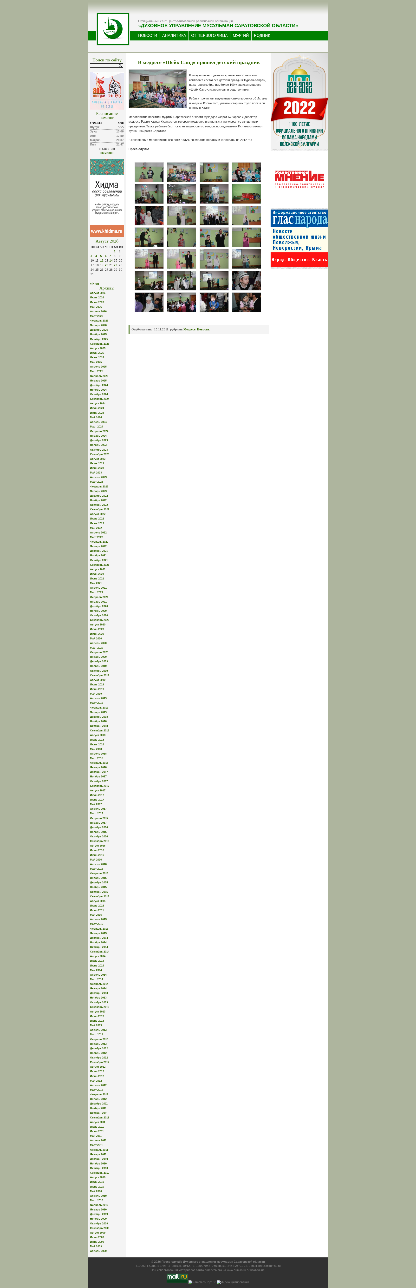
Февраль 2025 (99, 376)
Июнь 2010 (97, 1186)
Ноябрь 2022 (98, 500)
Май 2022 (96, 527)
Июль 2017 (97, 795)
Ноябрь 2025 (98, 334)
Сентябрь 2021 (99, 564)
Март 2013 (96, 1034)
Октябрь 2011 (99, 1112)
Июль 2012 (97, 1071)
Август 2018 (97, 735)
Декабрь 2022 (99, 495)
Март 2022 (96, 537)
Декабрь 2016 (99, 827)
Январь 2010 (98, 1209)
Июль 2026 (97, 297)
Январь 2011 (98, 1154)
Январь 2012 (98, 1098)
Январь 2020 (98, 656)
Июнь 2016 (97, 855)
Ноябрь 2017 (98, 776)
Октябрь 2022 (99, 504)
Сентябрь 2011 (99, 1117)
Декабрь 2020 (99, 606)
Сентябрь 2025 (99, 343)
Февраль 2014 (99, 983)
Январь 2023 (98, 491)
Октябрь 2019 (99, 670)
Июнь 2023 (97, 468)
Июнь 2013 (97, 1020)
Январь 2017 (98, 822)
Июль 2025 (97, 352)
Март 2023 (96, 481)
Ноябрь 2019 (98, 665)
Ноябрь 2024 (98, 389)
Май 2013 (96, 1025)
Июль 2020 (97, 629)
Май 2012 (96, 1080)
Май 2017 (96, 804)
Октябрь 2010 (99, 1168)
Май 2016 (96, 859)
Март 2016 (96, 868)
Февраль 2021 (99, 597)
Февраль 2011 (99, 1149)
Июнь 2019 (97, 689)
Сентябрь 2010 (99, 1172)
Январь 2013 (98, 1043)
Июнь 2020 (97, 633)
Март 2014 (96, 979)
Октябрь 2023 (99, 449)
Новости (203, 329)
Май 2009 (96, 1246)
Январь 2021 (98, 601)
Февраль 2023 (99, 486)
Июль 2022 (97, 518)
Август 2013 (97, 1011)
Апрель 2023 (98, 477)
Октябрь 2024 (99, 394)
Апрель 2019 (98, 698)
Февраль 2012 (99, 1094)
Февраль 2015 (99, 928)
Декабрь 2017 (99, 771)
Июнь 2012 (97, 1076)
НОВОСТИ (147, 35)
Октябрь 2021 (99, 560)
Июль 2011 (97, 1126)
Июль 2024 (97, 408)
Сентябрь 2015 (99, 896)
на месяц (106, 153)
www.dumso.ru (236, 1270)
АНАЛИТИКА (174, 35)
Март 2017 (96, 813)
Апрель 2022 (98, 532)
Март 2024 (96, 426)
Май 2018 (96, 749)
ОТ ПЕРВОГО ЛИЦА (209, 35)
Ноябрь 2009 (98, 1218)
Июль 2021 (97, 573)
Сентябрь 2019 (99, 675)
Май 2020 (96, 638)
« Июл (94, 283)
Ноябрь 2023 (98, 444)
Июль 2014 (97, 960)
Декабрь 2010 (99, 1158)
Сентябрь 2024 (99, 398)
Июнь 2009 (97, 1241)
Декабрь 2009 (99, 1214)
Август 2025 (97, 348)
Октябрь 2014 (99, 947)
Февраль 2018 (99, 762)
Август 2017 (97, 790)
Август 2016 (97, 845)
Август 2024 (97, 403)
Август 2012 (97, 1066)
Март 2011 (96, 1144)
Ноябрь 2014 (98, 942)
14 (111, 260)
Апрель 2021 (98, 587)
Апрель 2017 (98, 808)
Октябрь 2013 (99, 1002)
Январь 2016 (98, 877)
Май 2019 (96, 693)
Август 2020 (97, 624)
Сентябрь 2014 (99, 951)
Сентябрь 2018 (99, 730)
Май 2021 (96, 583)
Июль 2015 (97, 905)
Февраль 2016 (99, 873)
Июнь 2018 (97, 744)
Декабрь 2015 (99, 882)
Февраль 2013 (99, 1039)
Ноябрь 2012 (98, 1052)
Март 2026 (96, 316)
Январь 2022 (98, 546)
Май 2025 (96, 362)
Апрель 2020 (98, 643)
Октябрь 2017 (99, 781)
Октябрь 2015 (99, 891)
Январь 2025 (98, 380)
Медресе (189, 329)
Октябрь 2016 (99, 836)
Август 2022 (97, 514)
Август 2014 (97, 956)
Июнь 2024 (97, 412)
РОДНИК (262, 35)
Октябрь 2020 (99, 615)
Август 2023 (97, 458)
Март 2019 (96, 702)
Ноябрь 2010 (98, 1163)
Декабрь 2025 (99, 329)
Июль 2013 (97, 1016)
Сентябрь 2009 (99, 1228)
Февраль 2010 (99, 1204)
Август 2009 (97, 1232)
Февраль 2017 (99, 818)
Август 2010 (97, 1177)
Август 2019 (97, 679)
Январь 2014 (98, 988)
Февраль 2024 (99, 431)
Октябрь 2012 (99, 1057)
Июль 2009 (97, 1237)
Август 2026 (97, 292)
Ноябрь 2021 (98, 555)
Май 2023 (96, 472)
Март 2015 (96, 923)
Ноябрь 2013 (98, 997)
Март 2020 (96, 647)
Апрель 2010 (98, 1195)
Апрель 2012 (98, 1085)
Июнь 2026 (97, 302)
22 (115, 265)
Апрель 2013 (98, 1029)
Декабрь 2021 (99, 550)
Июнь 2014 (97, 965)
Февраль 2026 (99, 320)
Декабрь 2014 (99, 937)
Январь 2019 (98, 712)
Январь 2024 (98, 435)
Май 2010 (96, 1191)
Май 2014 (96, 970)
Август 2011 (97, 1122)
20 (106, 265)
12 (102, 260)
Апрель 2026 (98, 311)
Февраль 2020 (99, 652)
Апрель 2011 (98, 1140)
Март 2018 (96, 758)
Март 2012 (96, 1089)
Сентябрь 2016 (99, 841)
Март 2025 (96, 371)
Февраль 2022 (99, 541)
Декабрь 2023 (99, 440)
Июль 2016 (97, 850)
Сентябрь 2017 (99, 785)
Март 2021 (96, 592)
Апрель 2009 (98, 1250)
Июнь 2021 (97, 578)
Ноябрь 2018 (98, 721)
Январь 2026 (98, 325)
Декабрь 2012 (99, 1048)
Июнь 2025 (97, 357)
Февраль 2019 (99, 707)
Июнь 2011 (97, 1131)
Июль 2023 (97, 463)
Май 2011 (96, 1135)
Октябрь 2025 (99, 339)
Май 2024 (96, 417)
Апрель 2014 (98, 974)
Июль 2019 (97, 684)
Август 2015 (97, 901)
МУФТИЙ (241, 35)
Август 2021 (97, 569)
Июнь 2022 (97, 523)
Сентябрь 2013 (99, 1006)
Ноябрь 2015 (98, 887)
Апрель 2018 (98, 753)
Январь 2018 (98, 767)
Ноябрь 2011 (98, 1108)
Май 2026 (96, 306)
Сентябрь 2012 (99, 1062)
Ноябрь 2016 (98, 831)
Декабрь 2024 (99, 385)
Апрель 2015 (98, 919)
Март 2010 (96, 1200)
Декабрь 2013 (99, 993)
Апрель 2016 (98, 864)
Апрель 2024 (98, 422)
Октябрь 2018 (99, 725)
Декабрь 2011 (99, 1103)
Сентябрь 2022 (99, 509)
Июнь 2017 (97, 799)
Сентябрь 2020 (99, 619)
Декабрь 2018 (99, 716)
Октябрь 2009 (99, 1223)
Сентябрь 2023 (99, 454)
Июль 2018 (97, 739)
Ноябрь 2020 (98, 610)
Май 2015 (96, 914)
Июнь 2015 (97, 910)
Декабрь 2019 (99, 661)
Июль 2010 (97, 1181)
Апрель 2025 (98, 366)
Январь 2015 (98, 933)
